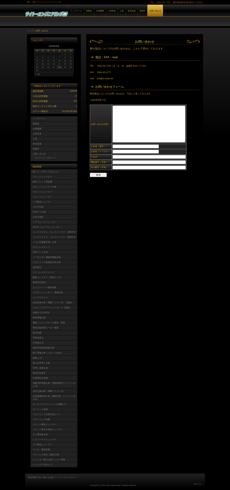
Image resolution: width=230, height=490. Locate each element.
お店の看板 (38, 217)
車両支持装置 (39, 373)
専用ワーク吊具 (40, 252)
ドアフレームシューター (44, 222)
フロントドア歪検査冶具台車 (47, 262)
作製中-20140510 (41, 312)
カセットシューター (42, 192)
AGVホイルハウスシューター (47, 227)
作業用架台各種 (40, 378)
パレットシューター (42, 176)
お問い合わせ (155, 11)
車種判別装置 (39, 282)
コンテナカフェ (40, 297)
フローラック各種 (41, 419)
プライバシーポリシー (45, 158)
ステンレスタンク (41, 247)
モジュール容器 (40, 409)
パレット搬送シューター (44, 424)
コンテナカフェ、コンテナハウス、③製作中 (54, 232)
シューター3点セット (43, 464)
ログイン (198, 484)
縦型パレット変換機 (42, 181)
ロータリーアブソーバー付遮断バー (50, 404)
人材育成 (112, 11)
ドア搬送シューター (42, 202)
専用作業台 (38, 337)
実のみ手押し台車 (41, 363)
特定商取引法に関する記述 (41, 477)
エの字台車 (38, 207)
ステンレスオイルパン (43, 272)
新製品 (89, 11)
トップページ (76, 11)
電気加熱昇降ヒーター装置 (46, 327)
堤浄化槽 (37, 332)
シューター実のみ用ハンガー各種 (49, 459)
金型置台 (37, 267)
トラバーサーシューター (44, 439)
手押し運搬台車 (40, 368)
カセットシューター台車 (44, 187)
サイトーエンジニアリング (66, 14)
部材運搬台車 (39, 317)
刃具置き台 (38, 343)
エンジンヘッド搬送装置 (44, 287)
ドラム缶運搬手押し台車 (44, 242)
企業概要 (100, 11)
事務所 (142, 11)
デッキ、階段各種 (41, 449)
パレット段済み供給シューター (48, 429)
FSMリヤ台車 (39, 212)
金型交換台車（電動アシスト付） (49, 391)
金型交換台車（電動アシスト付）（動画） (53, 302)
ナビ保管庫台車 (40, 434)
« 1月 (37, 74)
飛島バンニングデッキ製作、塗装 (49, 322)
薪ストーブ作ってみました (46, 171)
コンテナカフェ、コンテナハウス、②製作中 (54, 237)
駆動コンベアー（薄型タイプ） (48, 277)
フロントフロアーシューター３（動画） (52, 307)
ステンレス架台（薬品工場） (47, 454)
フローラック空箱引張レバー (47, 414)
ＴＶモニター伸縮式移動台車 (47, 257)
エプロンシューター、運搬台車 (48, 292)
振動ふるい (38, 358)
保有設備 (131, 11)
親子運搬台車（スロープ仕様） (48, 353)
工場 (122, 11)
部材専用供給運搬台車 (43, 348)
